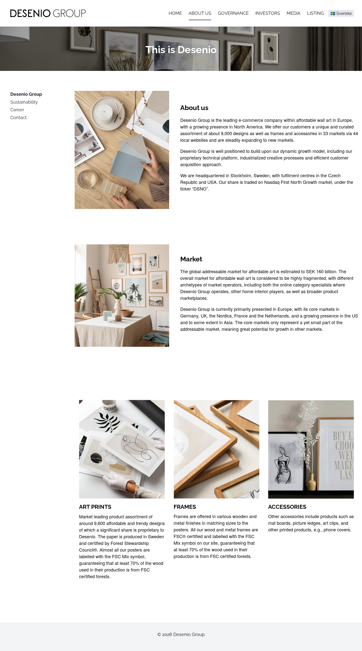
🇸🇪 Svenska (341, 13)
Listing (315, 13)
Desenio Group (26, 94)
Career (17, 109)
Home (175, 13)
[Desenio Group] (48, 13)
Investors (267, 13)
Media (293, 13)
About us (200, 13)
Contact (18, 117)
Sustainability (24, 102)
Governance (233, 13)
